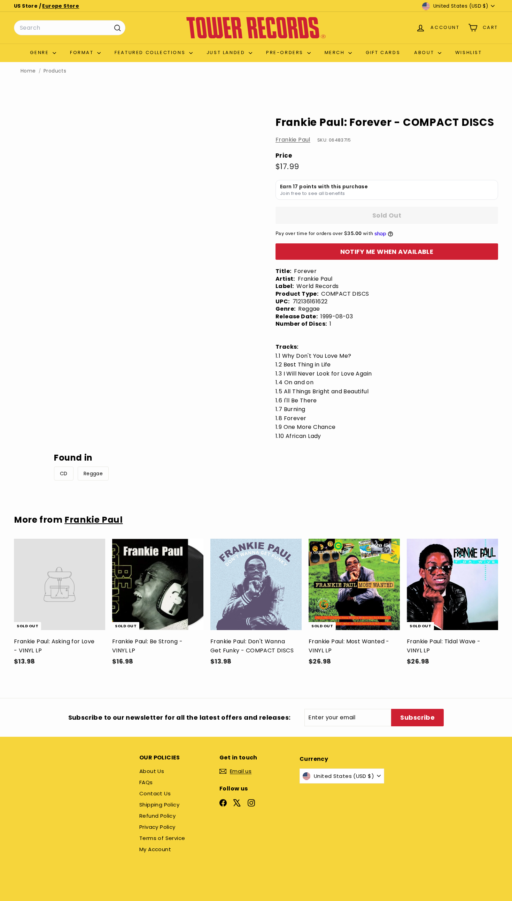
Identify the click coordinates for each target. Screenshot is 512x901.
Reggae (93, 473)
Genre (40, 52)
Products (55, 71)
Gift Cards (383, 52)
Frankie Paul (293, 140)
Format (82, 52)
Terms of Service (162, 838)
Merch (336, 52)
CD (64, 473)
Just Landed (227, 52)
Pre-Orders (285, 52)
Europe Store (60, 5)
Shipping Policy (159, 804)
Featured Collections (151, 52)
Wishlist (468, 52)
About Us (151, 771)
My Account (155, 849)
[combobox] (69, 28)
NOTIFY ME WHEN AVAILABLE (387, 251)
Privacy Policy (157, 827)
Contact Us (155, 793)
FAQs (146, 782)
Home (28, 71)
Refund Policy (157, 815)
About (425, 52)
